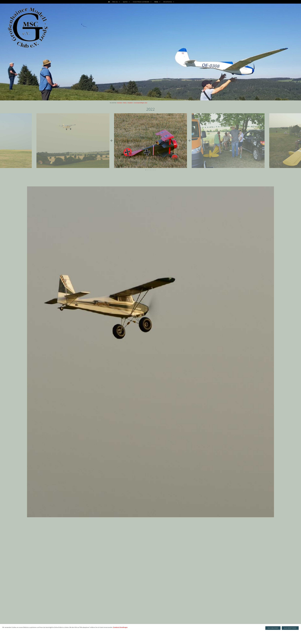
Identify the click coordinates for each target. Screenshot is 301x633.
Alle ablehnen (273, 628)
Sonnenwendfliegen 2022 (140, 102)
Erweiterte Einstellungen (120, 627)
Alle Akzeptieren (290, 628)
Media (124, 102)
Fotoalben (130, 102)
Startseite (119, 102)
